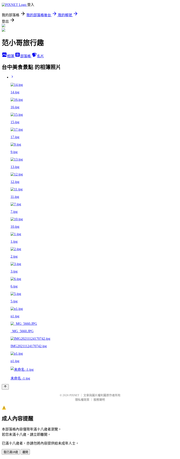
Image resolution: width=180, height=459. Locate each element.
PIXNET (74, 395)
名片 (40, 56)
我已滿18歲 (11, 452)
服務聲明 (99, 399)
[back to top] (5, 387)
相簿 (11, 56)
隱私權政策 (82, 399)
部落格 (26, 56)
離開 (25, 452)
